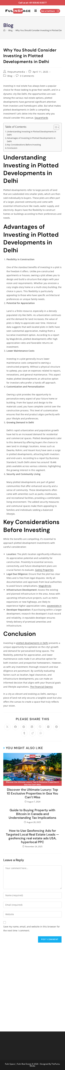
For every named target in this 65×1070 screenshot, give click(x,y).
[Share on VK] (48, 727)
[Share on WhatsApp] (41, 733)
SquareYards (41, 117)
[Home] (4, 30)
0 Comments (27, 75)
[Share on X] (7, 727)
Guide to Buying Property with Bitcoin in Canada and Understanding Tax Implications (32, 814)
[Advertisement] (32, 984)
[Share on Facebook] (15, 727)
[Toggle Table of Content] (54, 127)
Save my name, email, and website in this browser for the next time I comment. (31, 928)
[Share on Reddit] (56, 727)
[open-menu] (35, 11)
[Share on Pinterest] (24, 727)
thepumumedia (16, 71)
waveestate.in (54, 605)
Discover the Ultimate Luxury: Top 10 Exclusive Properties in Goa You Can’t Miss (32, 793)
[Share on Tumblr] (24, 733)
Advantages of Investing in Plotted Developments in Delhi (31, 140)
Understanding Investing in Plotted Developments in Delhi (31, 133)
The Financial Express (41, 686)
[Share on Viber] (40, 727)
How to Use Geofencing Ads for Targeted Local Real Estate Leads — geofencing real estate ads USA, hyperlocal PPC (32, 836)
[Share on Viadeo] (32, 733)
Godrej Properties (44, 569)
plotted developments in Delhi (32, 642)
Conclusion (12, 148)
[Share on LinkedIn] (32, 727)
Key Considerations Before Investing (24, 144)
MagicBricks (45, 585)
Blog (9, 75)
